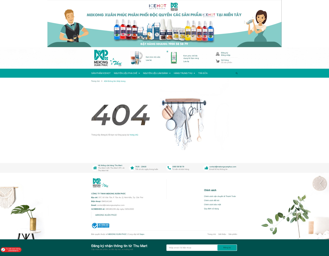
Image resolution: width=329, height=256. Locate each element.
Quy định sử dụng (211, 208)
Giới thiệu (222, 234)
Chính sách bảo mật (212, 204)
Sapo (142, 234)
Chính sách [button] (210, 190)
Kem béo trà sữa (153, 57)
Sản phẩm (233, 234)
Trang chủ (211, 234)
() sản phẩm (226, 61)
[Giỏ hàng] (217, 61)
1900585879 (13, 250)
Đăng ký (224, 53)
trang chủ (134, 135)
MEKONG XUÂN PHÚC (106, 215)
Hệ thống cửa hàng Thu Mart (110, 165)
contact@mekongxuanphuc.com (222, 166)
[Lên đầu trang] (276, 239)
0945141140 (107, 201)
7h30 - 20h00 (140, 166)
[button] (170, 190)
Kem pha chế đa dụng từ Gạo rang (191, 57)
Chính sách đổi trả (211, 200)
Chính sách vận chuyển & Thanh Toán (220, 196)
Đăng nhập (225, 55)
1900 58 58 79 (178, 166)
